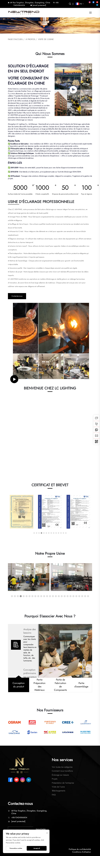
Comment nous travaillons (62, 770)
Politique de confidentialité (80, 849)
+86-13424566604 (19, 817)
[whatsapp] (96, 430)
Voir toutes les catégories (62, 767)
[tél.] (96, 424)
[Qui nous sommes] (73, 89)
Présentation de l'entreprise (63, 782)
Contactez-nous (17, 296)
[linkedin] (97, 5)
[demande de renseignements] (96, 418)
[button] (34, 533)
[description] (19, 765)
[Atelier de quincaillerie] (28, 577)
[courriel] (96, 436)
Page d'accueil (15, 39)
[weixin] (96, 441)
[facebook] (93, 2)
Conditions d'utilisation (81, 852)
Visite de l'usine (46, 39)
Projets (54, 778)
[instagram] (90, 2)
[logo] (24, 12)
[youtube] (97, 2)
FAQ (54, 794)
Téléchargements (58, 790)
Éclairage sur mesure (60, 775)
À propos (30, 39)
